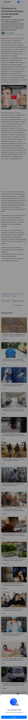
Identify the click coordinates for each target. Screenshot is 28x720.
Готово (14, 717)
